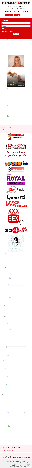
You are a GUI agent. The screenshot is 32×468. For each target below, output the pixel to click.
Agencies (22, 6)
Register (10, 15)
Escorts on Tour (10, 9)
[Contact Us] (26, 15)
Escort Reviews (21, 9)
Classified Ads (8, 11)
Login (18, 15)
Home (9, 6)
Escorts (15, 6)
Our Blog (16, 11)
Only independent (8, 31)
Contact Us (25, 11)
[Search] (22, 15)
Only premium (7, 29)
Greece (5, 130)
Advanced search (16, 36)
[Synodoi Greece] (16, 3)
